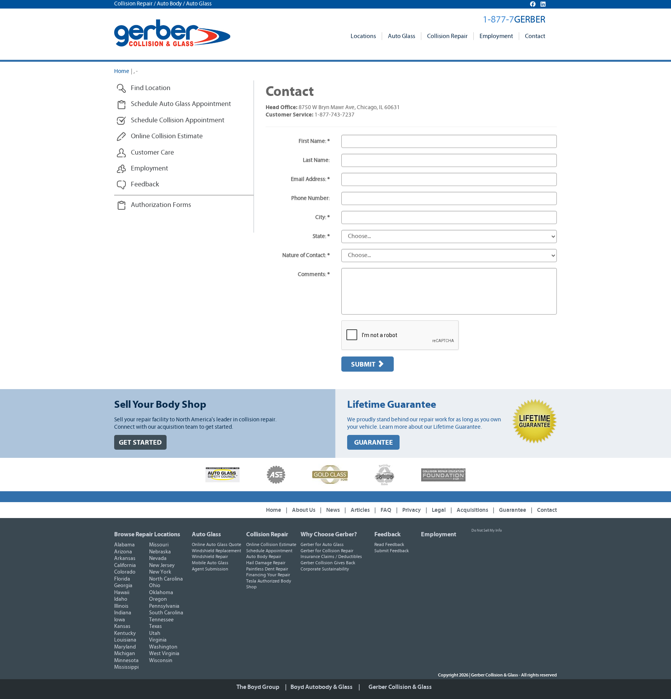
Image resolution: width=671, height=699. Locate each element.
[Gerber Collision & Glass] (172, 33)
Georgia (123, 585)
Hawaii (121, 592)
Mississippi (126, 667)
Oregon (158, 599)
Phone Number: (310, 198)
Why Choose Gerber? (329, 534)
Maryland (125, 647)
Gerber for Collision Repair (327, 550)
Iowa (119, 619)
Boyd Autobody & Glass (321, 686)
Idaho (120, 599)
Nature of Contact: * (306, 255)
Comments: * (314, 274)
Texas (155, 626)
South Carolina (166, 613)
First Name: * (314, 141)
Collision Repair (447, 36)
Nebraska (160, 552)
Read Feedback (389, 544)
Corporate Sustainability (325, 569)
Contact (535, 36)
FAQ (386, 510)
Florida (122, 579)
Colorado (125, 572)
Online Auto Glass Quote (216, 544)
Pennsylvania (164, 606)
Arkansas (125, 558)
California (125, 565)
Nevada (158, 558)
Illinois (121, 606)
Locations (363, 36)
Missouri (159, 545)
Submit (364, 364)
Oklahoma (161, 592)
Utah (154, 633)
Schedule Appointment (269, 550)
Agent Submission (210, 569)
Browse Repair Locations (147, 534)
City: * (322, 217)
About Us (303, 510)
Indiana (122, 613)
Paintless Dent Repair (267, 569)
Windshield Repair (210, 556)
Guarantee (512, 510)
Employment (496, 36)
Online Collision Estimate (271, 544)
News (333, 510)
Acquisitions (472, 510)
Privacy (411, 510)
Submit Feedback (391, 550)
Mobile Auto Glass (210, 562)
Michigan (124, 653)
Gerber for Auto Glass (322, 544)
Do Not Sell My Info (486, 530)
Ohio (154, 585)
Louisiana (125, 640)
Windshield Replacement (216, 550)
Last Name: (316, 160)
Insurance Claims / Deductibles (331, 556)
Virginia (158, 640)
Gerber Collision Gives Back (328, 562)
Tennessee (161, 619)
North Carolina (166, 579)
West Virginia (164, 653)
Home (121, 71)
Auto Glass (401, 36)
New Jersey (162, 565)
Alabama (124, 545)
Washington (163, 647)
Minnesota (126, 660)
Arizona (123, 552)
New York (160, 572)
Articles (360, 510)
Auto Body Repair (263, 556)
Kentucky (125, 633)
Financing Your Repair (268, 574)
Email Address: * (310, 179)
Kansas (122, 626)
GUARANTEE (373, 442)
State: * (321, 236)
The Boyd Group (257, 686)
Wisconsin (160, 660)
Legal (439, 510)
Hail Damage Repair (265, 562)
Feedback (387, 534)
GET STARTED (140, 442)
